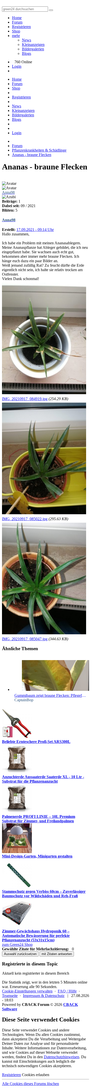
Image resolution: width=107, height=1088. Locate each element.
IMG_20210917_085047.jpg (25, 639)
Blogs (26, 53)
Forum (17, 22)
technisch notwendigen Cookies (27, 1066)
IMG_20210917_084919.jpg (25, 399)
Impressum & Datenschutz (43, 995)
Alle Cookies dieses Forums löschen (30, 1084)
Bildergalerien (33, 49)
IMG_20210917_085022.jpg (25, 519)
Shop (16, 31)
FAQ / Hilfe (67, 991)
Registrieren (21, 27)
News (26, 40)
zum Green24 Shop (17, 944)
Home (17, 18)
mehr (16, 35)
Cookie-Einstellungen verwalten (27, 991)
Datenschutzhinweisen (61, 1057)
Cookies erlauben (35, 1075)
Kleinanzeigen (33, 44)
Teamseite (10, 995)
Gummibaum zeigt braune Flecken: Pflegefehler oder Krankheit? (50, 695)
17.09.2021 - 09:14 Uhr (35, 229)
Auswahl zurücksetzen (20, 954)
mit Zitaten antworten (57, 954)
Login (16, 66)
